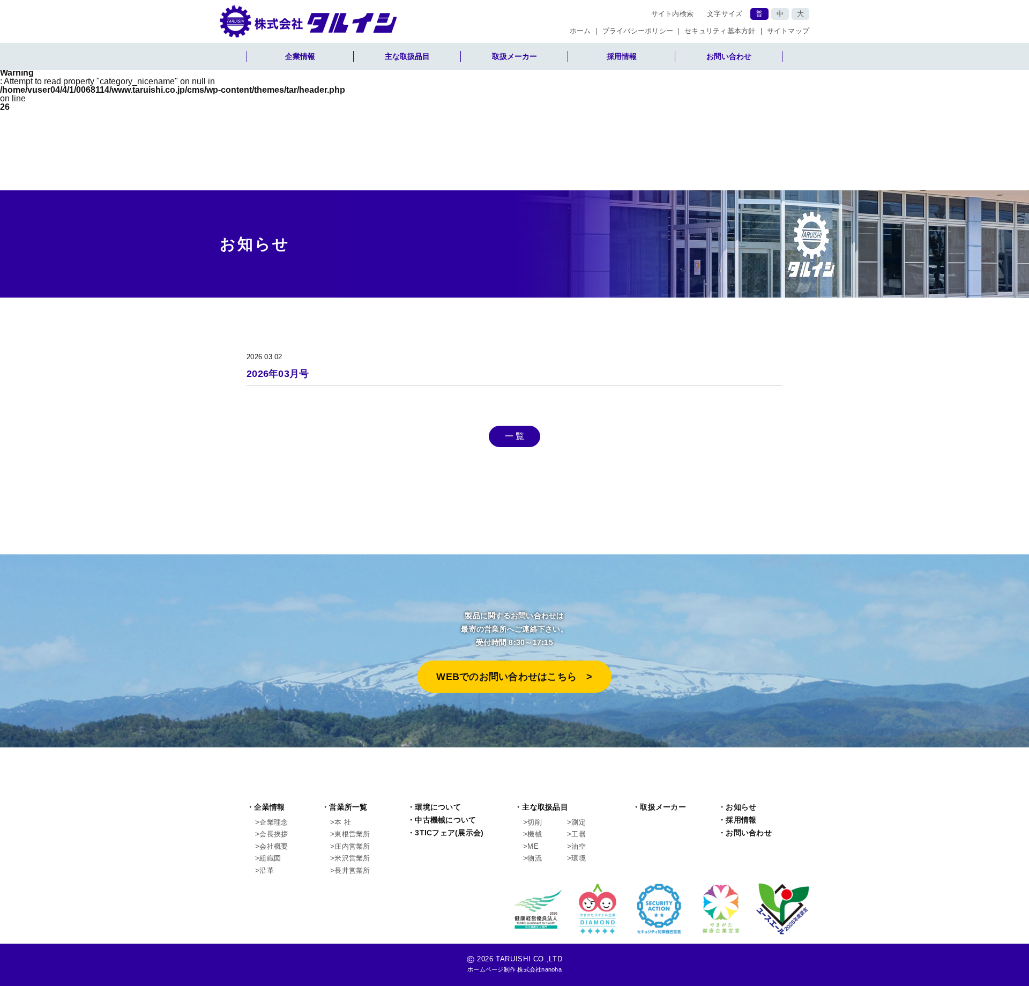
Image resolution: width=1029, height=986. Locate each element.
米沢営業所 (352, 858)
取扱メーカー (514, 56)
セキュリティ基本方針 (720, 31)
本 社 (342, 822)
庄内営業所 (352, 846)
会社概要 (273, 846)
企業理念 (273, 822)
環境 (578, 858)
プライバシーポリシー (638, 31)
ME (533, 846)
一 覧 (515, 436)
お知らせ (741, 807)
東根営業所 (352, 834)
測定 (578, 822)
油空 (578, 846)
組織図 (270, 858)
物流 (534, 858)
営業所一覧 (348, 807)
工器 (578, 834)
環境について (438, 807)
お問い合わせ (728, 56)
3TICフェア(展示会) (449, 833)
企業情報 (300, 56)
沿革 (266, 870)
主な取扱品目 (407, 56)
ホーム (580, 31)
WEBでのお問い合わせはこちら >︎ (514, 676)
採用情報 (622, 56)
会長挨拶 (273, 834)
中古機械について (445, 820)
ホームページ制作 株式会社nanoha (514, 969)
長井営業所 (352, 870)
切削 (534, 822)
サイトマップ (788, 31)
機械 (534, 834)
